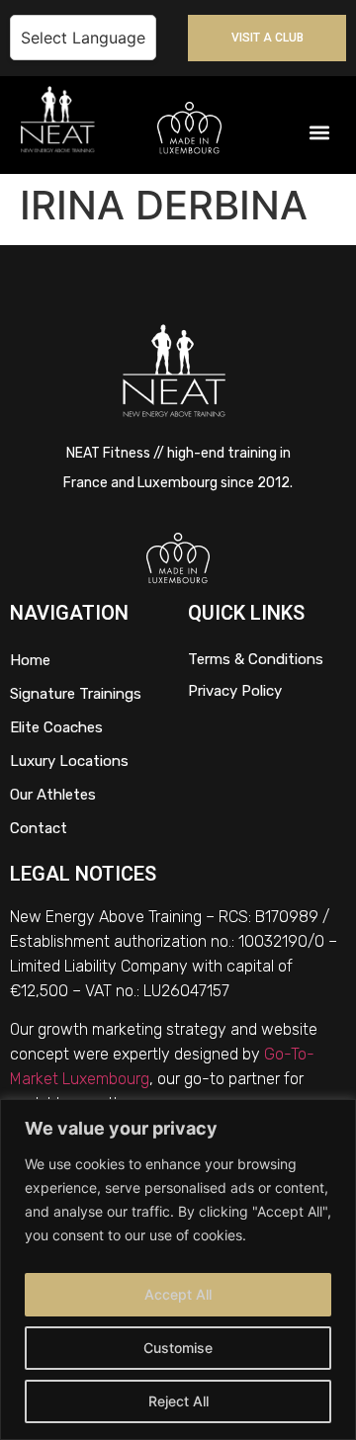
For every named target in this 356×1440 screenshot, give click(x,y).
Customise (178, 1347)
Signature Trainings (75, 694)
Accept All (178, 1294)
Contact (38, 828)
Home (30, 660)
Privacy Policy (235, 691)
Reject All (178, 1401)
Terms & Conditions (255, 659)
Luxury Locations (69, 761)
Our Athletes (53, 795)
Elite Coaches (56, 727)
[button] (320, 133)
